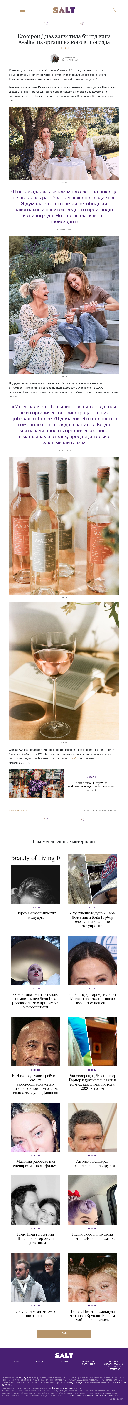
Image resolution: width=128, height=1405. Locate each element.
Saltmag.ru (23, 1377)
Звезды (64, 47)
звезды (14, 810)
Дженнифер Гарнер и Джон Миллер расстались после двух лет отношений (92, 998)
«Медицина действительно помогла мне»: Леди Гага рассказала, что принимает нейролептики (35, 1001)
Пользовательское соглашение (89, 1362)
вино (25, 810)
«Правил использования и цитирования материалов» (86, 1395)
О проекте (14, 1361)
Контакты (64, 1361)
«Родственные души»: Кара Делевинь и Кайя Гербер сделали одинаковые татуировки (92, 919)
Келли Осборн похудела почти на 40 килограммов (92, 1236)
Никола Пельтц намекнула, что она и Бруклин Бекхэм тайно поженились (92, 1315)
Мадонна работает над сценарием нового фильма (35, 1163)
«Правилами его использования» (66, 1388)
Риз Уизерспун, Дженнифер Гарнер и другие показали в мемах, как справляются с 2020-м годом (92, 1082)
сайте (75, 758)
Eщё (64, 1333)
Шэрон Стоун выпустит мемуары (35, 915)
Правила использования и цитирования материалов (114, 1365)
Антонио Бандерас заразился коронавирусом (92, 1163)
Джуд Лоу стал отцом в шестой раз (35, 1313)
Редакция (39, 1361)
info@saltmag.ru (75, 1382)
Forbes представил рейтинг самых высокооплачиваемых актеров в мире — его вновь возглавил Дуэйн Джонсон (35, 1084)
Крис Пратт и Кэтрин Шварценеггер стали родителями (35, 1238)
